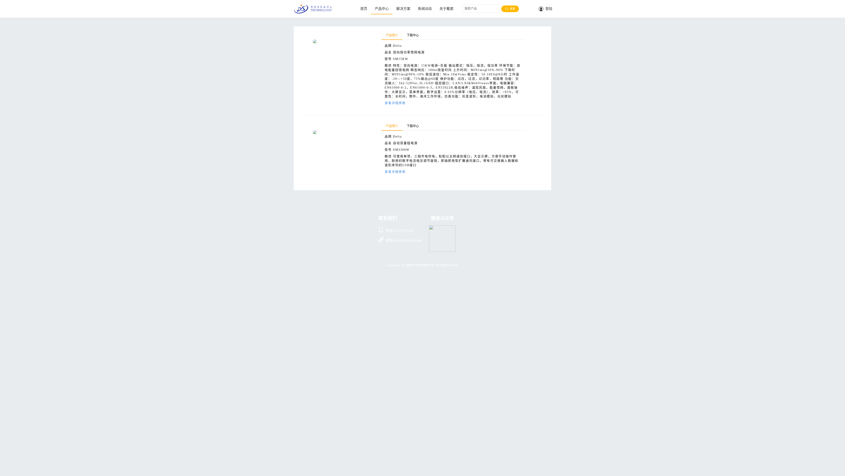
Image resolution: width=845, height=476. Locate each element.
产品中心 (382, 9)
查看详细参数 (395, 103)
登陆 (548, 9)
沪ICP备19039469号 (446, 265)
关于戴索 (446, 9)
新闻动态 (425, 9)
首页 (363, 9)
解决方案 (403, 9)
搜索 (512, 8)
